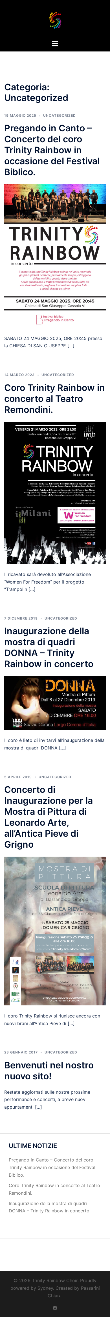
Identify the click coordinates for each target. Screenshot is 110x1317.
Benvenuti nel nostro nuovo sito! (49, 1071)
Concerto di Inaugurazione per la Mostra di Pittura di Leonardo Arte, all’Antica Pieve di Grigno (48, 817)
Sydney (45, 1288)
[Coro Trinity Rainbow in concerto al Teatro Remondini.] (55, 492)
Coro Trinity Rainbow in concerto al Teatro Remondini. (54, 398)
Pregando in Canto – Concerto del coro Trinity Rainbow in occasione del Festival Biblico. (52, 150)
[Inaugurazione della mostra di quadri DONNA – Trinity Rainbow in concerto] (55, 702)
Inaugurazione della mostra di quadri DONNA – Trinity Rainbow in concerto (48, 647)
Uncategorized (59, 115)
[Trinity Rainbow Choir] (55, 19)
